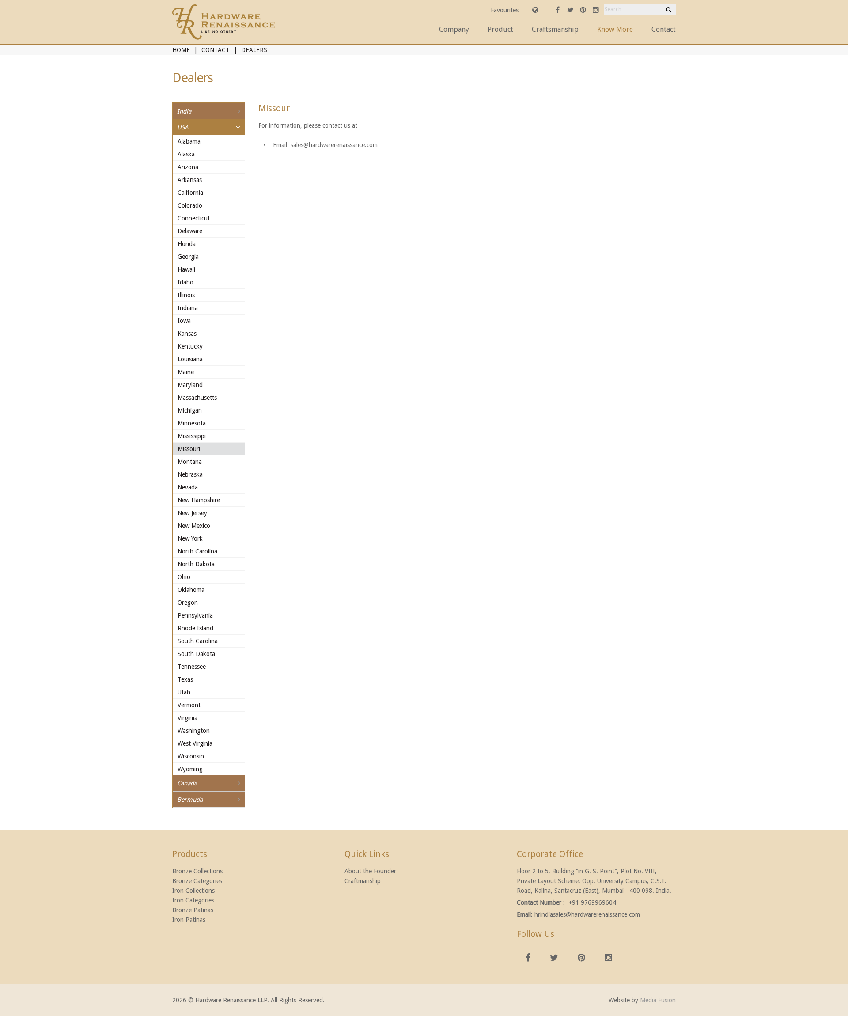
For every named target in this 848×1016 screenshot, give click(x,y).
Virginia (187, 717)
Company (454, 29)
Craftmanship (362, 880)
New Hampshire (199, 500)
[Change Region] (535, 9)
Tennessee (192, 666)
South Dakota (196, 653)
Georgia (188, 256)
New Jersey (192, 512)
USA (183, 127)
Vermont (189, 705)
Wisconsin (191, 756)
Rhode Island (195, 628)
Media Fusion (658, 1000)
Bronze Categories (197, 880)
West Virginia (195, 743)
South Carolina (198, 640)
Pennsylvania (195, 615)
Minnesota (192, 423)
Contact (663, 29)
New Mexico (194, 525)
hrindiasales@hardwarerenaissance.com (587, 914)
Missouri (189, 448)
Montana (190, 461)
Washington (194, 730)
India (184, 111)
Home (181, 49)
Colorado (190, 205)
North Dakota (196, 564)
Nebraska (190, 474)
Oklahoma (191, 589)
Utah (184, 692)
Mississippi (192, 436)
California (190, 192)
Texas (185, 679)
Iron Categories (193, 900)
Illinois (186, 295)
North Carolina (197, 551)
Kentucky (190, 346)
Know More (615, 29)
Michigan (190, 410)
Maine (186, 371)
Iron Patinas (188, 919)
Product (500, 29)
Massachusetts (197, 397)
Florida (187, 243)
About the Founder (370, 871)
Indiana (188, 307)
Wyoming (190, 769)
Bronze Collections (197, 871)
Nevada (188, 487)
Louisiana (190, 359)
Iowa (184, 320)
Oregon (188, 602)
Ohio (184, 576)
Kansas (187, 333)
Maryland (190, 384)
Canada (187, 783)
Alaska (186, 154)
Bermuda (190, 799)
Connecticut (194, 218)
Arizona (188, 167)
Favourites (505, 10)
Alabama (189, 141)
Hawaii (186, 269)
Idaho (185, 282)
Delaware (190, 231)
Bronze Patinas (192, 910)
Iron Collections (193, 890)
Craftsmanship (555, 29)
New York (190, 538)
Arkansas (190, 179)
